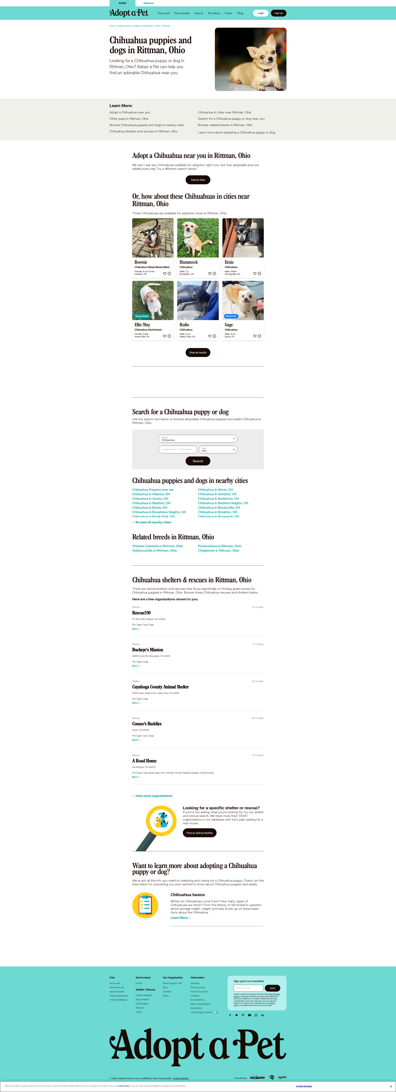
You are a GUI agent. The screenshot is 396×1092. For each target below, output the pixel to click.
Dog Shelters (142, 999)
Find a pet (115, 983)
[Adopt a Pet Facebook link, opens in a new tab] (231, 1015)
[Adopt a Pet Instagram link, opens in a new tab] (257, 1015)
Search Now (198, 179)
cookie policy (123, 1086)
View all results (198, 352)
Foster (228, 13)
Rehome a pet (117, 987)
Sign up (279, 13)
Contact (167, 991)
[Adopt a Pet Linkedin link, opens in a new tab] (262, 1015)
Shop (240, 13)
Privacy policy (198, 987)
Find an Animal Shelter (200, 832)
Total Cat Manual (118, 999)
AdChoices (196, 1008)
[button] (165, 273)
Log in (139, 1011)
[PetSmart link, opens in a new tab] (257, 1077)
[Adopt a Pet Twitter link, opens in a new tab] (237, 1015)
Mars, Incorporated (200, 1004)
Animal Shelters (144, 995)
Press (166, 995)
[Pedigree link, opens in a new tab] (271, 1077)
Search (198, 461)
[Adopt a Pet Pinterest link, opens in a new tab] (244, 1015)
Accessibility (197, 999)
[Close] (391, 1086)
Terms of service (199, 991)
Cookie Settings (181, 1078)
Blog (165, 987)
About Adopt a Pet (172, 983)
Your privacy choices (202, 1012)
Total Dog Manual (119, 995)
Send (272, 988)
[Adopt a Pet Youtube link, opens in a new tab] (250, 1015)
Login (261, 13)
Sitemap (195, 983)
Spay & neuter (117, 991)
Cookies (195, 995)
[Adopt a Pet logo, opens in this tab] (198, 1050)
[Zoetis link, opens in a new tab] (282, 1077)
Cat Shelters (142, 1003)
